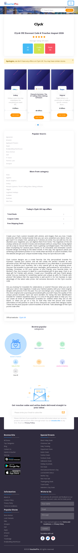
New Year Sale (45, 479)
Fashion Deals (45, 455)
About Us (7, 497)
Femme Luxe (10, 161)
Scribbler (9, 195)
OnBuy (8, 184)
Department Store (47, 449)
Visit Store (15, 115)
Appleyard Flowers (12, 143)
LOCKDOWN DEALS (47, 473)
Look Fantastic (9, 518)
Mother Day (44, 476)
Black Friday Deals (47, 440)
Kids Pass (9, 201)
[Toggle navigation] (71, 3)
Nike (5, 521)
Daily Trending (45, 446)
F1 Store (9, 158)
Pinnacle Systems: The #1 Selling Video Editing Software (24, 186)
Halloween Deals (46, 461)
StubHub (9, 198)
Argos (8, 146)
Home (11, 10)
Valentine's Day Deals (48, 487)
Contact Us (7, 449)
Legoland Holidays (12, 192)
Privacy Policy (30, 423)
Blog (5, 446)
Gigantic (8, 178)
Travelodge (7, 539)
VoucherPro (34, 549)
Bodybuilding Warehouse (14, 149)
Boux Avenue (10, 152)
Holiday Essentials (46, 464)
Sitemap (6, 455)
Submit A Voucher (10, 452)
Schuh (6, 536)
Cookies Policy (9, 500)
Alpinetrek (9, 137)
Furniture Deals (46, 458)
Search (69, 10)
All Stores (19, 10)
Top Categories (9, 443)
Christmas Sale (45, 443)
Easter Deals (45, 452)
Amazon (9, 140)
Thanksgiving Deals (47, 482)
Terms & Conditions (10, 506)
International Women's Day (49, 470)
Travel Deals (45, 484)
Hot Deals (44, 467)
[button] (36, 125)
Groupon (9, 164)
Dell (7, 155)
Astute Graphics (11, 181)
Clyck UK (22, 317)
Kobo (8, 175)
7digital (8, 189)
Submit (45, 529)
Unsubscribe (55, 421)
